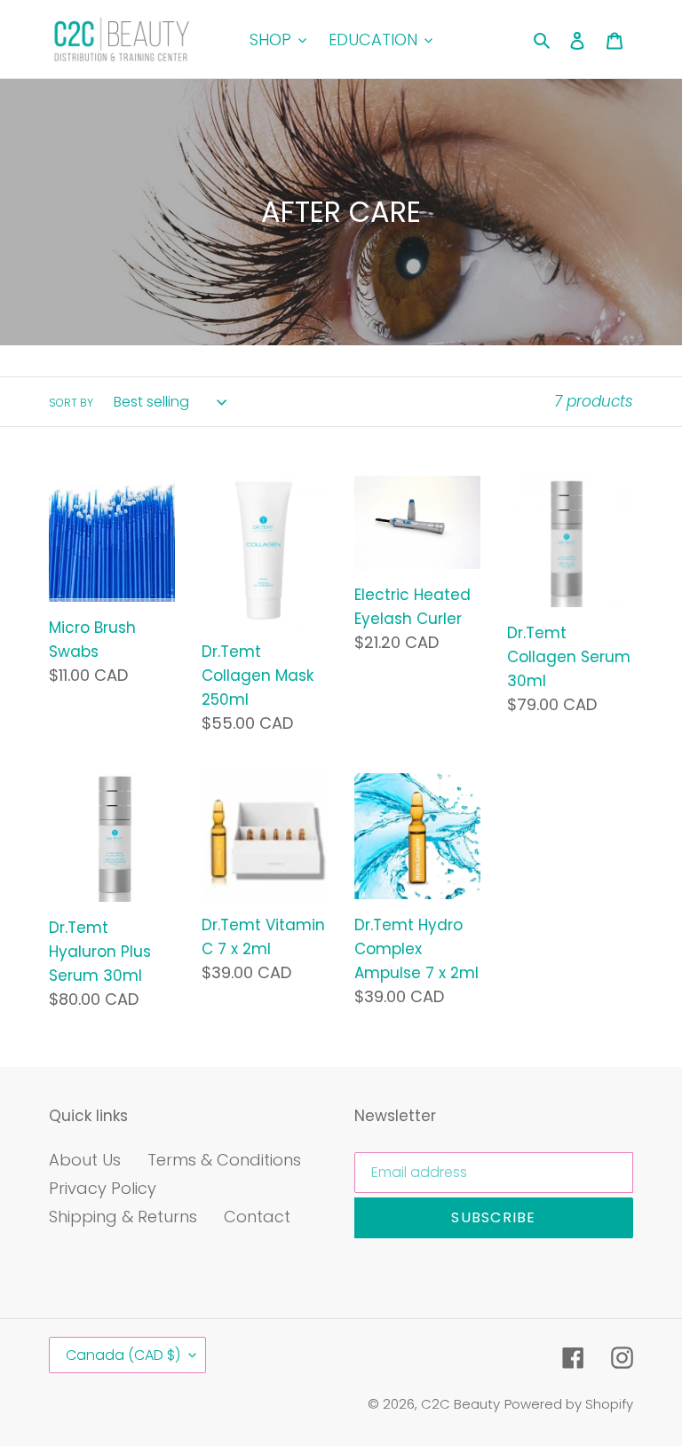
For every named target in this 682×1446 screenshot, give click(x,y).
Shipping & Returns (123, 1216)
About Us (85, 1160)
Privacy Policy (102, 1188)
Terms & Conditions (224, 1160)
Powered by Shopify (568, 1404)
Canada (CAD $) (123, 1355)
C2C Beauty (460, 1404)
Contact (257, 1216)
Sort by (71, 402)
